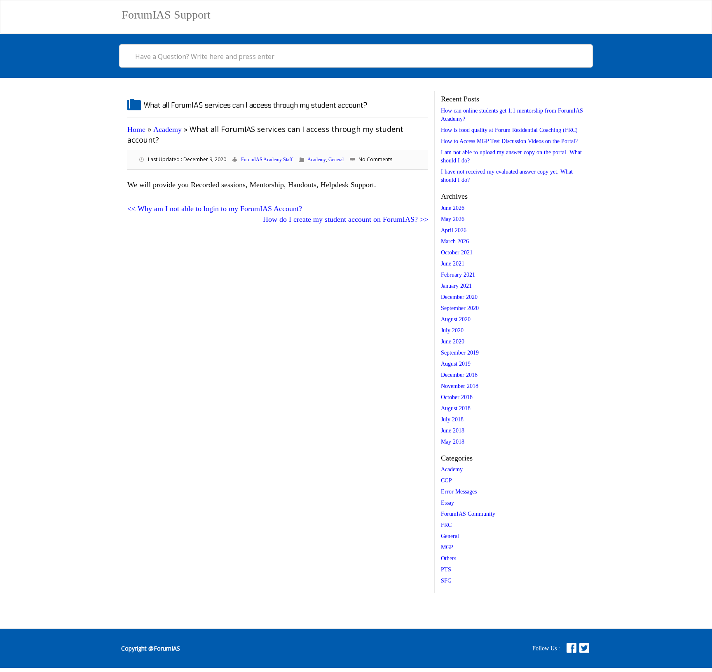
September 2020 (460, 308)
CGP (446, 480)
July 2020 (452, 330)
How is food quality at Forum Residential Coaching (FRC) (509, 130)
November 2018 (459, 386)
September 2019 (460, 353)
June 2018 (452, 431)
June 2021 (452, 264)
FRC (446, 525)
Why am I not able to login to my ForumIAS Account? (214, 208)
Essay (447, 503)
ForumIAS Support (166, 14)
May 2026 (452, 219)
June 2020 (452, 341)
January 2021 (456, 286)
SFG (446, 581)
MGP (447, 547)
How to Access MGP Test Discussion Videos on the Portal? (509, 141)
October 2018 (457, 397)
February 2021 (458, 275)
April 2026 (453, 230)
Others (448, 558)
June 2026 (452, 208)
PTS (446, 569)
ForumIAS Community (468, 514)
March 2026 (455, 241)
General (336, 159)
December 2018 (459, 375)
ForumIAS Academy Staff (267, 159)
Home (136, 129)
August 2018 (456, 408)
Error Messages (459, 492)
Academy (167, 129)
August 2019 (456, 364)
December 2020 (459, 297)
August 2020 (456, 319)
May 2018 (452, 442)
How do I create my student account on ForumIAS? (345, 219)
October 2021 (457, 252)
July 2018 (452, 419)
